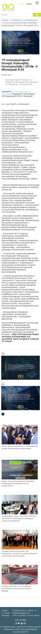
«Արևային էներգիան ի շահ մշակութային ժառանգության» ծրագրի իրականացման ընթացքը (16, 588)
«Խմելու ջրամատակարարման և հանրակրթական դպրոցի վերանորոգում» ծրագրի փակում (20, 447)
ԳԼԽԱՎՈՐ (5, 20)
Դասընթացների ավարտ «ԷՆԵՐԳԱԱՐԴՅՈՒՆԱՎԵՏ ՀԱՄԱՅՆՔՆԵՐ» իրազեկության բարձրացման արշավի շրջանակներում (19, 518)
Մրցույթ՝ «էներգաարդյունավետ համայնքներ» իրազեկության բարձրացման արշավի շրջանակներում (18, 483)
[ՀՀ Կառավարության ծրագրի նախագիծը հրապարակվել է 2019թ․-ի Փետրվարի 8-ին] (20, 368)
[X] (3, 414)
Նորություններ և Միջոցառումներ (24, 20)
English (29, 4)
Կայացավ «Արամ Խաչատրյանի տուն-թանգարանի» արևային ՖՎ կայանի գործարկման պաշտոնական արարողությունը (19, 553)
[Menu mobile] (37, 3)
